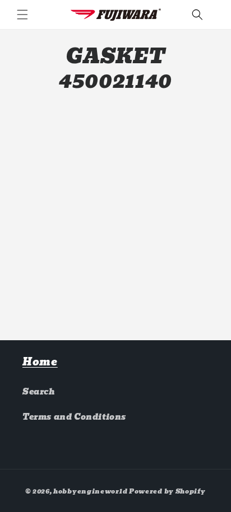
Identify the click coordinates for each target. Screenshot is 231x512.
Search (39, 392)
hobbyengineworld (90, 491)
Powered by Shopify (167, 491)
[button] (22, 14)
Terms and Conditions (74, 417)
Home (40, 362)
